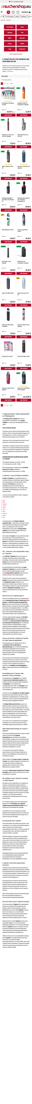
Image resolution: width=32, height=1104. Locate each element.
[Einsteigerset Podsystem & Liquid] (8, 93)
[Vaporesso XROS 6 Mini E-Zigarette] (8, 314)
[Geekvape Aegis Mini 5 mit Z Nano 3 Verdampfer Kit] (8, 188)
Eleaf (10, 49)
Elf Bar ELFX (22, 49)
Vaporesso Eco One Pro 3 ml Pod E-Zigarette (8, 135)
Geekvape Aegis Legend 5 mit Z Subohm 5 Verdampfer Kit (23, 199)
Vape (28, 600)
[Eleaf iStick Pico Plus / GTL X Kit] (23, 124)
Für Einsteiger (9, 27)
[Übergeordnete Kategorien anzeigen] (3, 16)
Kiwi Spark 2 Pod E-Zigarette (6, 262)
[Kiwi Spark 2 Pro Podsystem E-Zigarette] (23, 251)
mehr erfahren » (10, 71)
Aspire (22, 27)
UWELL (9, 38)
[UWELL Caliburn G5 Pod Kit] (8, 156)
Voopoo (10, 43)
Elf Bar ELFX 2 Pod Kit (7, 356)
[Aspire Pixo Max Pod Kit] (8, 283)
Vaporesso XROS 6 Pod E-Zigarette (23, 325)
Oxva (22, 32)
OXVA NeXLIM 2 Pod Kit (7, 230)
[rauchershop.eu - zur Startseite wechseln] (16, 7)
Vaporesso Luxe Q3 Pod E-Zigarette (23, 167)
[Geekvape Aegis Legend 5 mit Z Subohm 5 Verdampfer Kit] (23, 188)
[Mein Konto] (18, 12)
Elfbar (3, 502)
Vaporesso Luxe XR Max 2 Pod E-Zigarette (23, 389)
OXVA (3, 509)
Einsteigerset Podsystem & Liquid (8, 103)
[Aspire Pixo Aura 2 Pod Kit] (23, 283)
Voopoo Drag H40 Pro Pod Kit (22, 230)
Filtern (5, 76)
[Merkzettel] (13, 12)
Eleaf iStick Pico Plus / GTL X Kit (22, 135)
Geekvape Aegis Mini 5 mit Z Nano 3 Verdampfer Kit (8, 199)
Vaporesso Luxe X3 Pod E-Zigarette (8, 389)
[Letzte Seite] (7, 83)
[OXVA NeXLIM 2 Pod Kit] (8, 219)
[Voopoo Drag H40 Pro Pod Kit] (23, 219)
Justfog (4, 506)
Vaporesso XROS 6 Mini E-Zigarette (7, 325)
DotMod (22, 43)
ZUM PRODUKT (8, 115)
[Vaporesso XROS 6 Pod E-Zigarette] (23, 314)
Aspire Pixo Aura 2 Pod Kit (23, 294)
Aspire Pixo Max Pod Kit (8, 293)
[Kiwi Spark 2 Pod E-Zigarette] (8, 251)
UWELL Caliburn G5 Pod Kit (7, 167)
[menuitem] (1, 12)
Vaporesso (22, 38)
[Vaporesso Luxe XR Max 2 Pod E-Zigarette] (23, 378)
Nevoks (4, 508)
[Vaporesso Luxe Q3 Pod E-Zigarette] (23, 156)
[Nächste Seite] (4, 83)
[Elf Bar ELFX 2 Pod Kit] (8, 346)
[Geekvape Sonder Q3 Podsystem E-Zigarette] (23, 93)
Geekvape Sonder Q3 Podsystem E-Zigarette (23, 103)
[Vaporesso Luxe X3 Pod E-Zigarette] (8, 378)
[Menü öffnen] (1, 12)
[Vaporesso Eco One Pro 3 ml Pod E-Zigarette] (8, 124)
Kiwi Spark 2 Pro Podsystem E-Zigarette (23, 262)
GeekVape (9, 32)
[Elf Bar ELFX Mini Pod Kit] (23, 346)
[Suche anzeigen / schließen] (8, 12)
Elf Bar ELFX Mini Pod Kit (23, 356)
